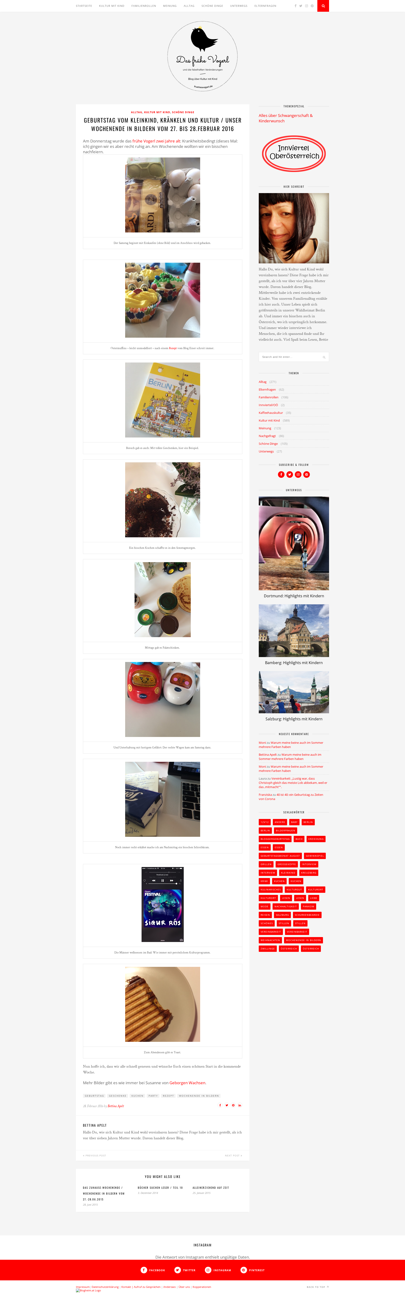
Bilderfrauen (285, 830)
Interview (309, 864)
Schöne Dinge (212, 5)
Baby (294, 822)
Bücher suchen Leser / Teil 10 (160, 1187)
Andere (280, 822)
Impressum (83, 1287)
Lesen (286, 898)
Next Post (233, 1155)
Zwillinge (268, 948)
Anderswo (169, 1287)
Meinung (170, 5)
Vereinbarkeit (271, 931)
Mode (265, 906)
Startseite (84, 5)
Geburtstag (94, 1095)
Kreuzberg (308, 872)
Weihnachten (270, 940)
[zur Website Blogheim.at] (88, 1290)
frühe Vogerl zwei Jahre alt (156, 141)
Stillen (284, 923)
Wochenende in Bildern (199, 1095)
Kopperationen (202, 1287)
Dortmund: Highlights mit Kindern (294, 595)
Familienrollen (143, 5)
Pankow (308, 906)
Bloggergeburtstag (275, 839)
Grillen (266, 864)
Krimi (264, 881)
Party (153, 1095)
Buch (299, 839)
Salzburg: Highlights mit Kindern (294, 718)
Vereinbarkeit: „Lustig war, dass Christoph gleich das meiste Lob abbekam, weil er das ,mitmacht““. (293, 782)
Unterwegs (239, 5)
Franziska (265, 794)
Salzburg (282, 914)
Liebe (313, 898)
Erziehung (316, 839)
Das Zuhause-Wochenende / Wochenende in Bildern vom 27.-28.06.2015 (104, 1193)
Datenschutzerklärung (105, 1287)
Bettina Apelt (116, 1106)
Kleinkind (288, 872)
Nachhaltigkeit (285, 906)
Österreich (289, 948)
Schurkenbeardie (307, 914)
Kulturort (315, 889)
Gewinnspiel (315, 855)
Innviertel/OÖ (268, 405)
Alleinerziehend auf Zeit (211, 1187)
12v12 (265, 822)
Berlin (308, 822)
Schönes (267, 923)
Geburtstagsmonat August (280, 855)
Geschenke (118, 1095)
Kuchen (137, 1095)
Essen (265, 847)
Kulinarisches (271, 889)
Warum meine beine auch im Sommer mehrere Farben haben (290, 756)
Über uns (184, 1287)
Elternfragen (265, 5)
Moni (262, 742)
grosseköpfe (287, 864)
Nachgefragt (267, 436)
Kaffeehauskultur (271, 413)
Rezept (173, 348)
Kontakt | (127, 1287)
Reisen (265, 914)
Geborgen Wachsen (187, 1082)
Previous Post (95, 1155)
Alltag (189, 5)
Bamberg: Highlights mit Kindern (294, 662)
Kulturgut (294, 889)
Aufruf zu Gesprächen (147, 1287)
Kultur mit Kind (111, 5)
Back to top (316, 1287)
